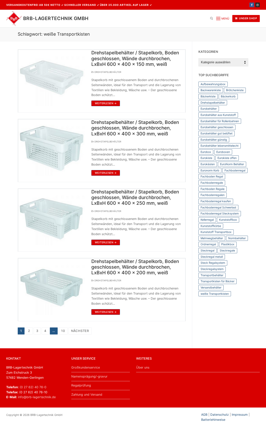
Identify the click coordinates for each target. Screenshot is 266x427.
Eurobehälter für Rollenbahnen (220, 121)
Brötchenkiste (235, 90)
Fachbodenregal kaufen (216, 201)
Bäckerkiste (208, 96)
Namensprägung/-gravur (89, 376)
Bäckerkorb (228, 96)
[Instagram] (257, 5)
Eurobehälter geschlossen (217, 127)
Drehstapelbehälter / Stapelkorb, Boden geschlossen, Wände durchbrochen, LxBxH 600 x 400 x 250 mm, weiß (135, 197)
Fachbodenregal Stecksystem (220, 213)
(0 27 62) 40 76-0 (33, 387)
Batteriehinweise (213, 420)
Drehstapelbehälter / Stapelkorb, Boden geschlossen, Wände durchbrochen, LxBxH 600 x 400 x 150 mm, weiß (135, 58)
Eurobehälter (209, 108)
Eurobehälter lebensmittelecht (220, 145)
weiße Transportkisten (215, 293)
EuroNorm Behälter (232, 164)
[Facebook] (251, 5)
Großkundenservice (85, 367)
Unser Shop (247, 18)
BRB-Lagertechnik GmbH (55, 18)
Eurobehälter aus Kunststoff (218, 114)
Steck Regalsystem (213, 262)
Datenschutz (219, 414)
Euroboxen (223, 152)
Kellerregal (207, 219)
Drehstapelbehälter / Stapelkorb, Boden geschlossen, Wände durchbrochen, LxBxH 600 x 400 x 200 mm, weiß (135, 266)
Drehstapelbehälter (107, 72)
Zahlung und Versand (86, 394)
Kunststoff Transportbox (216, 232)
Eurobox (206, 152)
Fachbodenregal (235, 170)
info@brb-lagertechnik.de (37, 397)
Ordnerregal (208, 244)
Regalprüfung (81, 385)
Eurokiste (206, 158)
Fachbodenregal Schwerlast (218, 207)
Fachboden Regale (213, 189)
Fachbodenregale (212, 182)
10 (63, 331)
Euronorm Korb (210, 170)
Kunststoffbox (228, 219)
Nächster (80, 331)
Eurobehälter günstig (214, 139)
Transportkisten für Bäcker (217, 281)
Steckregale (227, 250)
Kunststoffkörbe (211, 226)
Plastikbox (227, 244)
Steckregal (207, 250)
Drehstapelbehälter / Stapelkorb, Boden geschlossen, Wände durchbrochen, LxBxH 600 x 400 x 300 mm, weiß (135, 127)
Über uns (142, 367)
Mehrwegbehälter (212, 238)
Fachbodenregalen (213, 195)
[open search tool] (211, 18)
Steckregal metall (212, 256)
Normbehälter (237, 238)
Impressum (240, 414)
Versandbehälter (211, 287)
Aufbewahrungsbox (213, 84)
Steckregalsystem (212, 269)
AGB (204, 414)
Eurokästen (208, 164)
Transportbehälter (212, 275)
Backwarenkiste (211, 90)
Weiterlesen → (106, 103)
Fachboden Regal (212, 176)
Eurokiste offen (227, 158)
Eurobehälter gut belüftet (217, 133)
